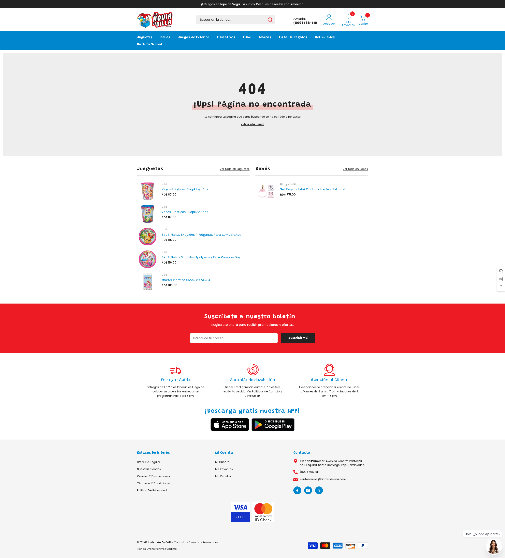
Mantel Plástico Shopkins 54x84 (186, 280)
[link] (175, 381)
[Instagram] (308, 490)
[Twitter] (319, 490)
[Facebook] (297, 490)
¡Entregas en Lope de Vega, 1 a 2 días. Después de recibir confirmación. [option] (252, 4)
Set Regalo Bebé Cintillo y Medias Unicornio (313, 189)
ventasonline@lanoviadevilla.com (323, 479)
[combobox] (230, 19)
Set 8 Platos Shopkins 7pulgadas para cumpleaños (201, 257)
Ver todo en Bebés (355, 169)
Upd (164, 184)
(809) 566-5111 (309, 472)
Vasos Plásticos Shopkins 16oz (185, 189)
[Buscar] (235, 19)
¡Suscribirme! (297, 338)
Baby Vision (288, 184)
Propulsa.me (168, 549)
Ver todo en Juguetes (235, 169)
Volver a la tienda (252, 124)
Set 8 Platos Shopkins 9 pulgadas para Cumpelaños (201, 235)
